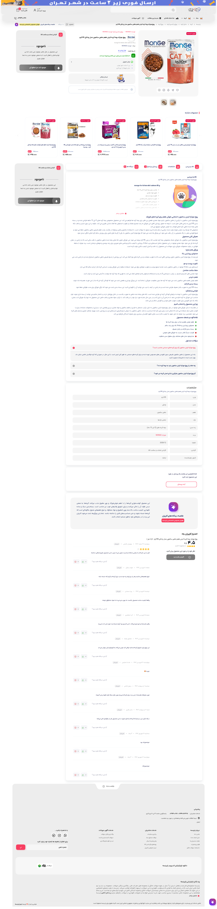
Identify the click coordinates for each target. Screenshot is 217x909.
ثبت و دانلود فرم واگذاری (106, 841)
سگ (197, 18)
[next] (18, 135)
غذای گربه (184, 24)
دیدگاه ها (130, 167)
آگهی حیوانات (136, 18)
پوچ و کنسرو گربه (172, 24)
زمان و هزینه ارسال (152, 841)
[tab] (191, 166)
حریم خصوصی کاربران (150, 848)
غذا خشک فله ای (169, 18)
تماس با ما (197, 834)
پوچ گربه (160, 24)
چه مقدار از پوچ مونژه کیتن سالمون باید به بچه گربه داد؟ (176, 366)
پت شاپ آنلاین (106, 893)
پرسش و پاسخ (152, 167)
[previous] (199, 135)
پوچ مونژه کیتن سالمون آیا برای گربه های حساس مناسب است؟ (174, 348)
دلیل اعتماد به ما (195, 838)
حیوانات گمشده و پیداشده (106, 838)
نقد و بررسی (190, 167)
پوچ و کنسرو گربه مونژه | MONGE (113, 32)
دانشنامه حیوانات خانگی (193, 848)
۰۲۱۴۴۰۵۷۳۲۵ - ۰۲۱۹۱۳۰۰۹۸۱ (179, 814)
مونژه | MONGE (126, 46)
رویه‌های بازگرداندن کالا (150, 844)
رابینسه (198, 24)
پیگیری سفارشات (151, 834)
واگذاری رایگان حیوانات (107, 834)
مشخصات (171, 167)
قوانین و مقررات (195, 844)
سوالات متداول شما (151, 838)
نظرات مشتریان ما (195, 841)
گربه (185, 18)
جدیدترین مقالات (152, 18)
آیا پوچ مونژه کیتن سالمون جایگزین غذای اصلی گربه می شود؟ (175, 374)
